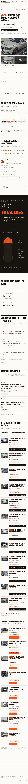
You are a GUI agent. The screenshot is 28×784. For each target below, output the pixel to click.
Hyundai (3, 769)
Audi (21, 769)
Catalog (17, 1)
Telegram (20, 780)
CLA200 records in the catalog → (11, 613)
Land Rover (15, 771)
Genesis (3, 771)
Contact (22, 1)
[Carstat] (5, 2)
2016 (13, 9)
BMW (18, 769)
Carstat (3, 774)
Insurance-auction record (9, 8)
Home (13, 1)
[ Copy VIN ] (14, 126)
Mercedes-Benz (12, 769)
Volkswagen (9, 771)
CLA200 (8, 9)
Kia (7, 769)
